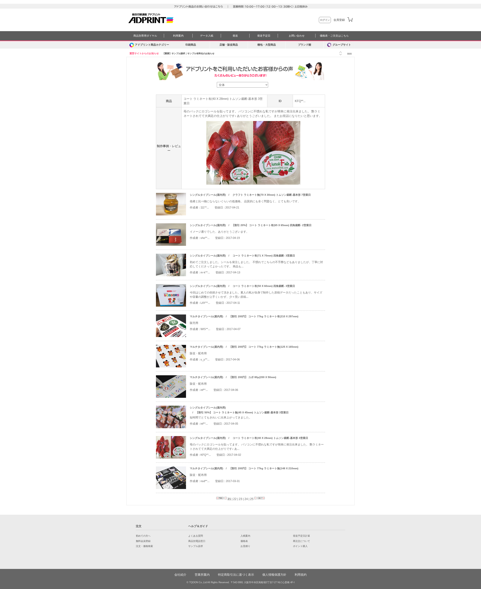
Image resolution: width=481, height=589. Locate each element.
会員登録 (339, 19)
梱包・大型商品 (266, 44)
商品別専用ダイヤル (145, 35)
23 (240, 499)
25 (251, 499)
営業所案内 (202, 574)
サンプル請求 (195, 546)
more (349, 53)
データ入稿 (206, 35)
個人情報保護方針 (274, 574)
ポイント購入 (300, 546)
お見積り (245, 546)
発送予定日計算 (301, 536)
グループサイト (342, 44)
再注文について (301, 541)
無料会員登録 (143, 541)
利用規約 (301, 574)
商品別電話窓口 (196, 541)
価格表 (244, 541)
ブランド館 (304, 44)
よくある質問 (195, 536)
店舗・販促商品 (228, 44)
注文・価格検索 (144, 546)
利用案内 (178, 35)
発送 (235, 35)
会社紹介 (180, 574)
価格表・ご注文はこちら (334, 35)
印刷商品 (190, 44)
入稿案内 (245, 536)
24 (246, 499)
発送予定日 (263, 35)
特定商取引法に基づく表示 (236, 574)
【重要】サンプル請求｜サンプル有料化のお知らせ (188, 53)
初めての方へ (143, 536)
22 (235, 499)
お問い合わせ (297, 35)
